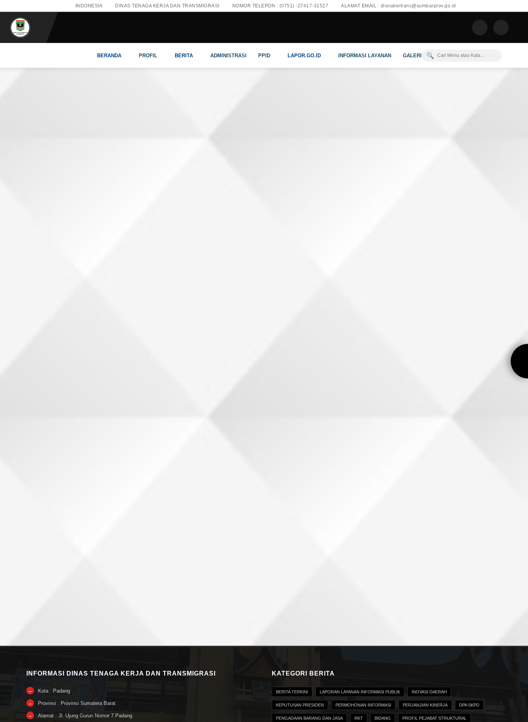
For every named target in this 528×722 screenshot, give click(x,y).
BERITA (184, 55)
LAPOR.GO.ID (304, 55)
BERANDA (109, 55)
